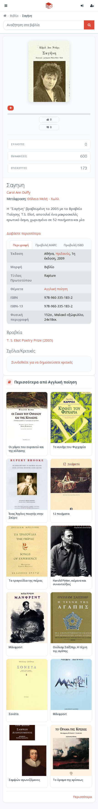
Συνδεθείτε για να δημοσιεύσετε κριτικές (41, 362)
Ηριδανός (63, 253)
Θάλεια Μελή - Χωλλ (43, 198)
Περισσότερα (82, 797)
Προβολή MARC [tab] (46, 245)
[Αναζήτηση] (89, 24)
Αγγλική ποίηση (56, 289)
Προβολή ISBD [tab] (74, 245)
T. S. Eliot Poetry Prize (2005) (30, 340)
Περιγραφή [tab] (21, 245)
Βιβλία (14, 16)
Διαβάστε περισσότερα (24, 233)
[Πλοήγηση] (6, 6)
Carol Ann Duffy (19, 192)
